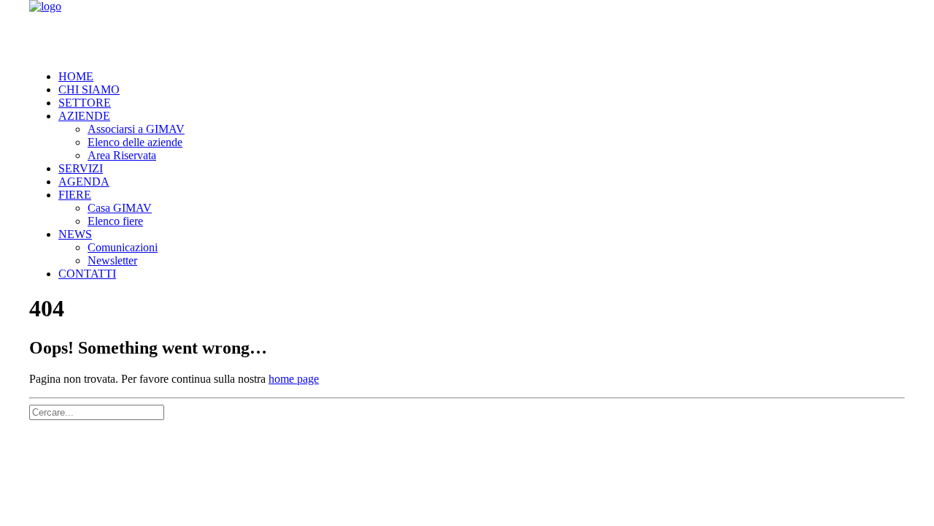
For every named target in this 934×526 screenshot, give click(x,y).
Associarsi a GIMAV (136, 129)
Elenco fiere (115, 221)
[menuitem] (481, 76)
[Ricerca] (96, 411)
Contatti (87, 273)
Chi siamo (89, 89)
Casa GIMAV (120, 208)
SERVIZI (80, 168)
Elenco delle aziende (135, 142)
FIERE (74, 194)
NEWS (75, 234)
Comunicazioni (123, 247)
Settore (84, 102)
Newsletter (112, 260)
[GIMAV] (467, 29)
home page (294, 379)
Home (75, 76)
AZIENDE (84, 116)
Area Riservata (122, 155)
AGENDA (83, 181)
